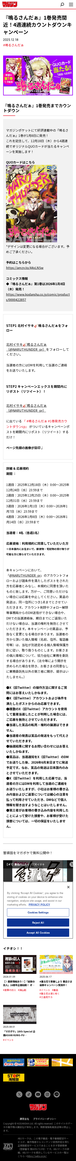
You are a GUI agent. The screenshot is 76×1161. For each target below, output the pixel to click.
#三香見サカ (46, 997)
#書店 (55, 990)
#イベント (45, 990)
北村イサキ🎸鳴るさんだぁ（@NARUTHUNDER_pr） (26, 347)
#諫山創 (22, 990)
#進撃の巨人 (9, 990)
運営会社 (24, 1118)
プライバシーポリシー (44, 1118)
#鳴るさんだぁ (13, 45)
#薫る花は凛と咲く (50, 993)
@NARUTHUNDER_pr (25, 575)
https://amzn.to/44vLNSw (24, 267)
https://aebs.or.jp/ (37, 1156)
